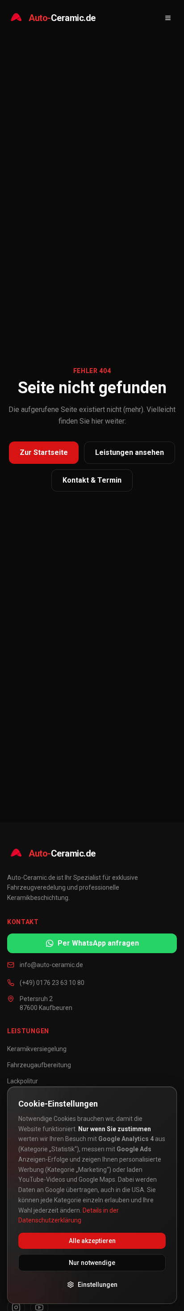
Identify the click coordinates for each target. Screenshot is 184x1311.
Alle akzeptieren (92, 1240)
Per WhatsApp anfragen (98, 943)
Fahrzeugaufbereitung (39, 1065)
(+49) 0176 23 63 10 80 (52, 982)
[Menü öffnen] (168, 18)
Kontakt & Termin (92, 480)
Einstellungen (97, 1284)
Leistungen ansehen (129, 452)
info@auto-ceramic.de (51, 964)
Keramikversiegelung (37, 1048)
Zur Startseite (44, 452)
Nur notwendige (92, 1262)
